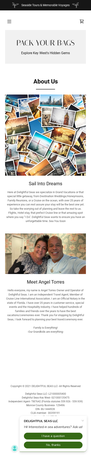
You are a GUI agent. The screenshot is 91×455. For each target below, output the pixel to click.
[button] (9, 21)
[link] (81, 21)
